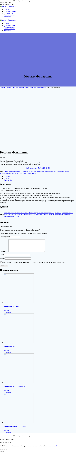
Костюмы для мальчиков (38, 87)
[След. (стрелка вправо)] (3, 451)
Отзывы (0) (8, 180)
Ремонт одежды (9, 13)
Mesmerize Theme (54, 446)
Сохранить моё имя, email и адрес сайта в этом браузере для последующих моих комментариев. (34, 262)
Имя (2, 255)
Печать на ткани (9, 15)
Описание (7, 176)
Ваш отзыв (4, 251)
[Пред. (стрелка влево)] (1, 451)
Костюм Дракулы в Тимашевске (42, 171)
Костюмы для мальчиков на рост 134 (22, 214)
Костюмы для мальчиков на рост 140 (48, 214)
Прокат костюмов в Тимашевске (17, 87)
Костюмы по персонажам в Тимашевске (22, 173)
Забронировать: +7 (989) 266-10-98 (38, 168)
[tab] (40, 176)
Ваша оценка (5, 237)
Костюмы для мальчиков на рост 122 (41, 213)
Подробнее (7, 312)
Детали (6, 178)
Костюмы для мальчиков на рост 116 (16, 213)
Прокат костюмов (10, 11)
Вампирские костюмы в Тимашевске (17, 171)
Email (2, 258)
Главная (6, 9)
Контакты (7, 17)
